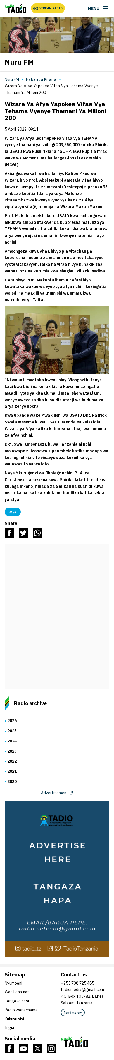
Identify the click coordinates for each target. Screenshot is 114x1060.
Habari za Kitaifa (41, 79)
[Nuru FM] (15, 8)
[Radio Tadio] (85, 1041)
